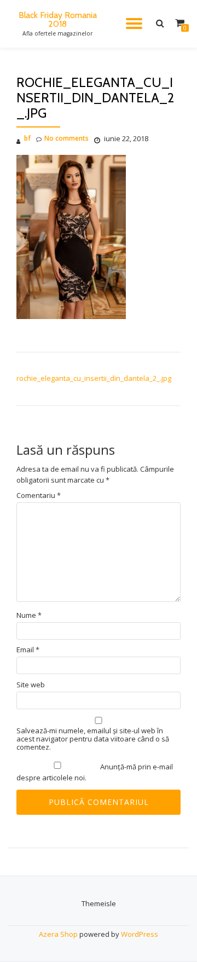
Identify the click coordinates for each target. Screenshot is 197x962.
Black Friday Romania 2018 (58, 19)
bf (27, 138)
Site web (30, 685)
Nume (29, 615)
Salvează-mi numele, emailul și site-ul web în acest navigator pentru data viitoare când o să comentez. (92, 739)
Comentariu (38, 495)
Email (27, 650)
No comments (66, 138)
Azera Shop (58, 934)
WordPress (139, 934)
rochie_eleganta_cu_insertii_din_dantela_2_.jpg (93, 378)
